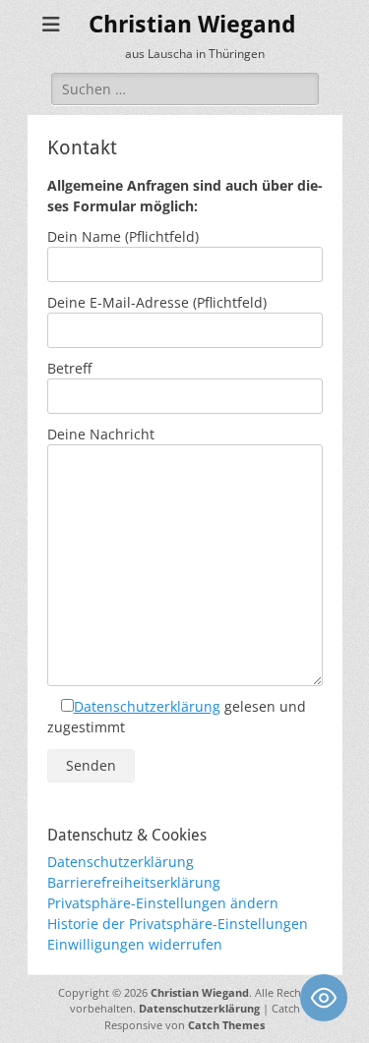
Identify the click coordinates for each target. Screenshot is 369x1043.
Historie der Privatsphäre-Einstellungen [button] (177, 923)
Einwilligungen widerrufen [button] (134, 944)
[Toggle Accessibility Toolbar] (323, 997)
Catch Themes (226, 1024)
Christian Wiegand (192, 24)
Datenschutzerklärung (147, 706)
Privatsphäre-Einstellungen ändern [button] (162, 903)
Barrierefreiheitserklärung (133, 882)
